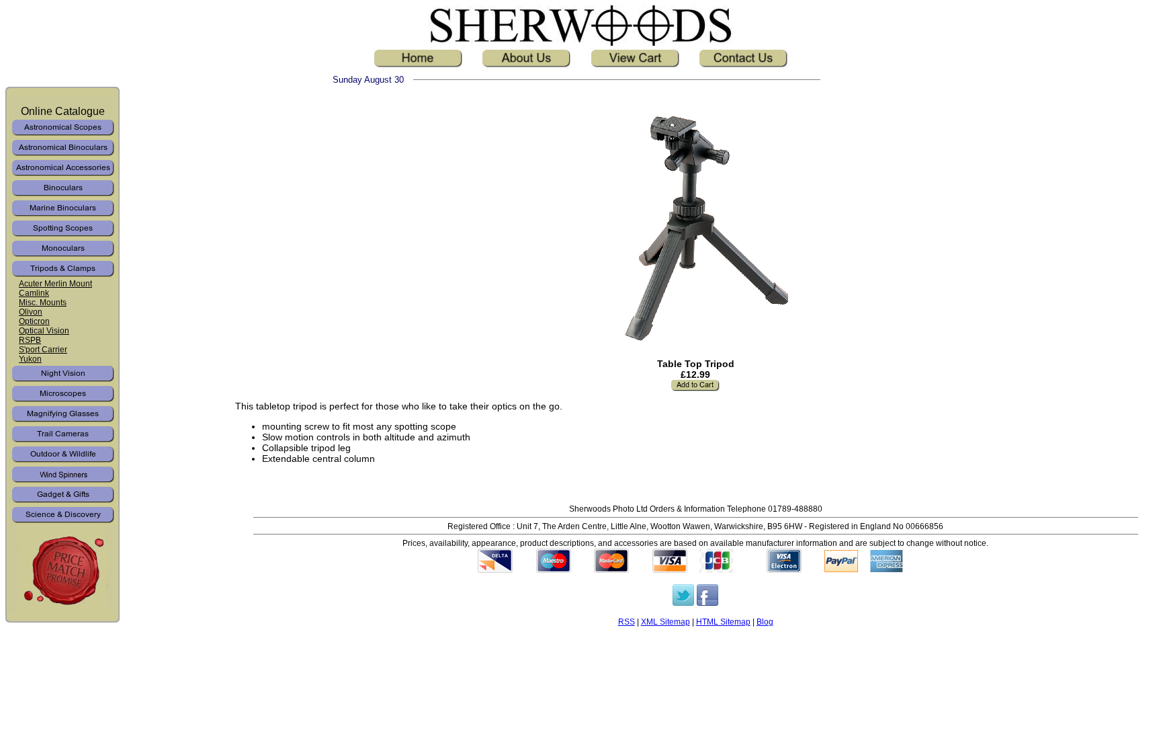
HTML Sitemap (723, 621)
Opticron (34, 321)
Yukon (30, 359)
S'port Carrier (43, 349)
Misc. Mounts (43, 302)
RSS (626, 621)
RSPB (30, 340)
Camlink (34, 293)
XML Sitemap (665, 621)
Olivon (30, 312)
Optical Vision (44, 330)
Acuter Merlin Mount (55, 283)
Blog (765, 621)
